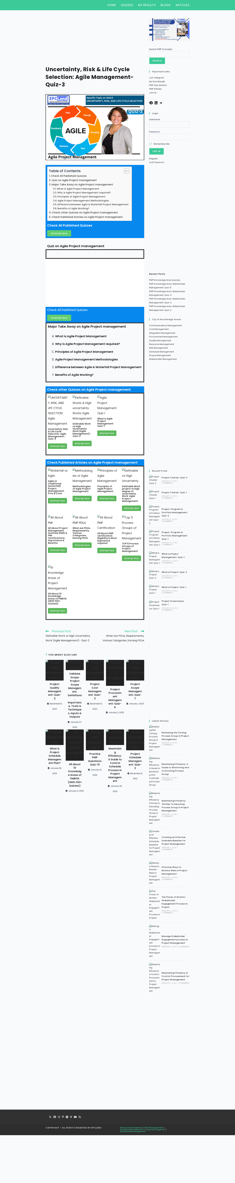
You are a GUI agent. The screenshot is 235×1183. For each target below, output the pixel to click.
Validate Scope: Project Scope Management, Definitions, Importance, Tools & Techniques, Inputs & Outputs (75, 695)
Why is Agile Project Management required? (84, 192)
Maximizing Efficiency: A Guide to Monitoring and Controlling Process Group (175, 769)
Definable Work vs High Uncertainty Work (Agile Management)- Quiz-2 (82, 430)
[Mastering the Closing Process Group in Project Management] (154, 738)
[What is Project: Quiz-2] (154, 575)
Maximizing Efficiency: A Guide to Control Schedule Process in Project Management (115, 765)
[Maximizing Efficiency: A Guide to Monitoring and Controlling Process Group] (154, 772)
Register (153, 158)
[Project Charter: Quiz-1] (154, 495)
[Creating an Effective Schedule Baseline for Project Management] (154, 843)
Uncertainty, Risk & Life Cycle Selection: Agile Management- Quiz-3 (58, 434)
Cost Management (159, 329)
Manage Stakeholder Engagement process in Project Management (175, 939)
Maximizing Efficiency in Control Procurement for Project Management (175, 976)
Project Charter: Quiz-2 (174, 477)
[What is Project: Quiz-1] (154, 590)
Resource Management (161, 344)
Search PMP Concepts (160, 49)
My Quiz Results (157, 81)
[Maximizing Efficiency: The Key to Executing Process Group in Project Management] (154, 808)
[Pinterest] (63, 1117)
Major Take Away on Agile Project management (82, 184)
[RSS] (80, 1117)
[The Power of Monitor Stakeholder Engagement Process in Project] (154, 905)
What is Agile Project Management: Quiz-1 (105, 422)
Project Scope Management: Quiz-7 (135, 691)
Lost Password (156, 162)
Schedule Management (161, 351)
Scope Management (160, 355)
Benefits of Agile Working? (73, 208)
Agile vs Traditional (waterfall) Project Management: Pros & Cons (56, 487)
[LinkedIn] (156, 104)
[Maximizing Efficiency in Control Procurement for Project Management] (154, 978)
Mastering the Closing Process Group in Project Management (175, 736)
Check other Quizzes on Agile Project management (85, 212)
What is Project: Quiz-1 (174, 587)
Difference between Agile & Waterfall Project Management (93, 204)
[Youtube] (75, 1117)
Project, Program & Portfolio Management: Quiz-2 (175, 512)
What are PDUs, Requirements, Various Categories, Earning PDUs (82, 533)
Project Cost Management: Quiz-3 (95, 691)
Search (157, 60)
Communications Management (165, 325)
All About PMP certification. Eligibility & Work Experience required (107, 538)
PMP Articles (155, 88)
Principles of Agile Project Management (81, 196)
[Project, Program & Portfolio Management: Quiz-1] (154, 538)
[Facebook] (151, 104)
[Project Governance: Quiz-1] (154, 605)
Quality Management (160, 340)
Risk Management (158, 347)
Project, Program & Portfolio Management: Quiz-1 (175, 536)
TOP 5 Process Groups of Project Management (130, 547)
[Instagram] (59, 1117)
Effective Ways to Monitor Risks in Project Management (174, 870)
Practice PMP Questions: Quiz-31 (95, 759)
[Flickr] (67, 1117)
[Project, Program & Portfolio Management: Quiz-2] (154, 515)
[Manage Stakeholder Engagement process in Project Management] (154, 941)
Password (154, 131)
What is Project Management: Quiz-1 (173, 555)
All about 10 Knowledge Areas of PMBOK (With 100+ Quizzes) (57, 598)
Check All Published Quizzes (69, 176)
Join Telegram (156, 77)
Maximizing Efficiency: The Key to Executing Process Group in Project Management (175, 805)
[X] (50, 1117)
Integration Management (162, 333)
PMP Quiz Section (158, 85)
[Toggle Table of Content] (125, 171)
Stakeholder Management (163, 359)
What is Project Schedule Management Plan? (54, 756)
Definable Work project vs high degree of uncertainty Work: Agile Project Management (131, 494)
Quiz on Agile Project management (74, 180)
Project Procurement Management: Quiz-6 (115, 698)
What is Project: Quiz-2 (174, 572)
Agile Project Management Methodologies (83, 200)
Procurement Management (163, 336)
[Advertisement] (95, 42)
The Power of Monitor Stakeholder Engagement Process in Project (175, 902)
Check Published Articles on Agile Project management (87, 217)
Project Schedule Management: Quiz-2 (135, 761)
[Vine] (71, 1117)
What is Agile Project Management (78, 188)
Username (154, 119)
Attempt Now (57, 446)
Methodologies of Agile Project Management (82, 489)
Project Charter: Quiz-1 (174, 492)
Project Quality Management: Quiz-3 (54, 691)
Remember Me (161, 143)
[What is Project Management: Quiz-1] (154, 558)
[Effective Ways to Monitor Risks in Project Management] (154, 873)
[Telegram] (161, 104)
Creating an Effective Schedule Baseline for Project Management (174, 840)
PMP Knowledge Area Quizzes (164, 280)
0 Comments (167, 483)
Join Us (153, 92)
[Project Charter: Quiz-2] (154, 480)
